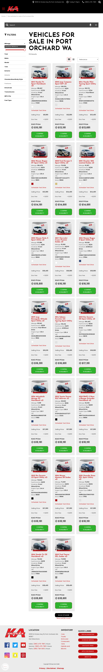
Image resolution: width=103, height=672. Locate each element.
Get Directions (34, 639)
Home (4, 16)
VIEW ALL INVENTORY (87, 634)
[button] (99, 2)
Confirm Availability (39, 134)
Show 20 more (63, 615)
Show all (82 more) (64, 618)
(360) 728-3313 (39, 649)
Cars (63, 634)
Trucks (63, 636)
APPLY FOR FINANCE (88, 651)
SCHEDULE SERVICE (88, 640)
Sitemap (60, 668)
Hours (48, 644)
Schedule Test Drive (38, 110)
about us (88, 657)
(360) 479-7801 (39, 644)
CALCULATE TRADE (88, 646)
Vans (63, 644)
